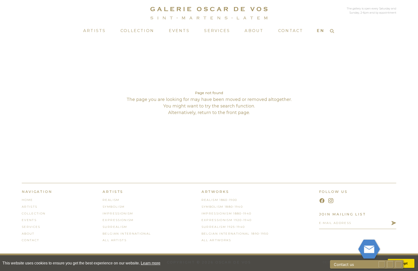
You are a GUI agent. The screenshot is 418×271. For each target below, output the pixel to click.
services (31, 227)
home (27, 200)
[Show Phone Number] (390, 264)
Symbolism (114, 206)
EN (320, 30)
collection (33, 213)
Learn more (150, 263)
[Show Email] (382, 264)
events (29, 220)
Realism (111, 200)
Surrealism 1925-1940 (223, 227)
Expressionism (118, 220)
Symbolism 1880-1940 (222, 206)
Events (179, 30)
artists (29, 206)
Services (217, 30)
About (254, 30)
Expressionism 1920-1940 (227, 220)
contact (30, 240)
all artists (115, 240)
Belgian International (127, 233)
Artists (94, 30)
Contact (290, 30)
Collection (137, 30)
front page (237, 112)
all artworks (216, 240)
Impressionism (118, 213)
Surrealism (115, 227)
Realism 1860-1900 (219, 200)
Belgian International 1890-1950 (235, 233)
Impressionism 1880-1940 (227, 213)
